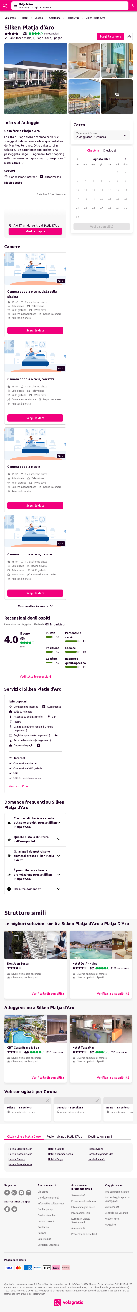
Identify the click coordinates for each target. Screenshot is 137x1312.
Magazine (110, 1224)
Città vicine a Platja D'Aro (24, 1136)
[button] (35, 78)
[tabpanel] (68, 1157)
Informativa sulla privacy (51, 1203)
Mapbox (43, 194)
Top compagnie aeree (117, 1191)
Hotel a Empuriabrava (20, 1164)
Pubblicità (43, 1227)
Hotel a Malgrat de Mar (100, 1154)
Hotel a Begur (55, 1159)
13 (101, 189)
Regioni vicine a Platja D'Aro (65, 1136)
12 (93, 189)
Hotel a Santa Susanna (60, 1154)
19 (93, 198)
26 (93, 207)
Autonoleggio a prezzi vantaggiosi (117, 1199)
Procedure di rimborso (83, 1201)
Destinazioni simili (100, 1136)
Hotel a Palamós (96, 1159)
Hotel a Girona (95, 1148)
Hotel (25, 17)
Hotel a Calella (56, 1148)
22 (117, 198)
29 (117, 207)
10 (77, 189)
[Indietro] (77, 159)
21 (109, 198)
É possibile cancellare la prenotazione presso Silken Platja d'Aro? (33, 874)
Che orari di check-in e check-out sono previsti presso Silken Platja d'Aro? (35, 822)
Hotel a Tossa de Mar (20, 1154)
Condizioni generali (48, 1197)
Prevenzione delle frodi (84, 1234)
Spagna (39, 17)
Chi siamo (43, 1191)
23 (125, 198)
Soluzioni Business (48, 1244)
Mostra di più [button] (16, 786)
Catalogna (54, 17)
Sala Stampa (44, 1238)
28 (109, 207)
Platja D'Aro (73, 17)
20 (101, 198)
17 (77, 198)
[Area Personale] (132, 6)
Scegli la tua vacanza (116, 1212)
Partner (42, 1233)
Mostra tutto (13, 182)
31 (77, 216)
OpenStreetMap (58, 194)
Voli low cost (112, 1206)
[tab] (24, 1137)
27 (101, 207)
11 (85, 189)
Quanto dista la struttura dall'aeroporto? (31, 839)
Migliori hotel (112, 1218)
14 (109, 189)
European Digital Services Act (80, 1220)
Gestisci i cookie (46, 1215)
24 (77, 207)
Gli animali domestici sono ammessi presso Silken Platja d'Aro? (34, 856)
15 (117, 189)
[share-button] (129, 36)
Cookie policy (45, 1209)
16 (125, 189)
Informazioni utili (80, 1213)
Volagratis (10, 17)
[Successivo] (125, 159)
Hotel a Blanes (17, 1159)
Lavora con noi (46, 1221)
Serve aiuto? (78, 1195)
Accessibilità (78, 1228)
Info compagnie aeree (83, 1207)
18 (85, 198)
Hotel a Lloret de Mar (20, 1148)
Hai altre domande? (27, 889)
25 (85, 207)
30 (125, 207)
